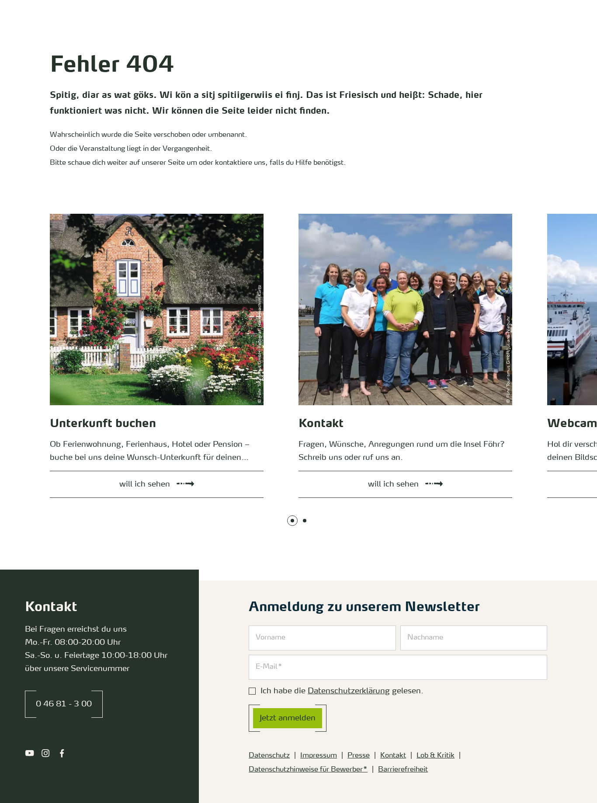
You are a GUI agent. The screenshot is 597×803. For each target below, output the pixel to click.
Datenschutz (269, 755)
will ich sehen (61, 216)
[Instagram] (45, 753)
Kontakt (393, 755)
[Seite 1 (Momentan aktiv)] (292, 520)
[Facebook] (61, 753)
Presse (358, 755)
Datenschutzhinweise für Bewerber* (308, 769)
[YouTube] (29, 753)
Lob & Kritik (436, 755)
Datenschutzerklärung (349, 691)
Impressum (318, 755)
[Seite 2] (304, 520)
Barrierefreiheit (403, 769)
